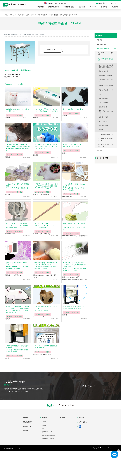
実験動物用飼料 (53, 7)
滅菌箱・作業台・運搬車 (106, 85)
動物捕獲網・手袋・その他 (106, 80)
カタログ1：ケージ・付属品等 (105, 54)
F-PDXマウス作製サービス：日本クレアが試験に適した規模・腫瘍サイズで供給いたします (46, 186)
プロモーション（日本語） (14, 115)
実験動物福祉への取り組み (48, 435)
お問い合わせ (51, 49)
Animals (69, 277)
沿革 (43, 428)
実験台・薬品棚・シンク (106, 90)
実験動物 (41, 7)
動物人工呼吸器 (103, 102)
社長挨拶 (44, 421)
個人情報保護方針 (8, 448)
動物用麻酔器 (103, 107)
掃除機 (101, 130)
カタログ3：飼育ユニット (105, 134)
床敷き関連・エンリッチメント (106, 112)
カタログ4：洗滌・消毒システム (105, 139)
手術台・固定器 (53, 15)
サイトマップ (22, 448)
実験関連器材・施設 (23, 15)
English (50, 3)
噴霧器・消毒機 (103, 117)
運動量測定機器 (103, 98)
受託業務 (82, 7)
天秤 (100, 94)
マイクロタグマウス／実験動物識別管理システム (106, 66)
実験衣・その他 (103, 125)
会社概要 (44, 425)
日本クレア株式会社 (10, 15)
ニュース (93, 7)
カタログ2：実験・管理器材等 (39, 15)
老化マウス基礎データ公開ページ (74, 109)
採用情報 (115, 7)
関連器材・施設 (69, 7)
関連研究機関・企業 (47, 432)
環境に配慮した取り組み (48, 438)
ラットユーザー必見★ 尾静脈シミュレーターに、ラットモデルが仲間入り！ (46, 225)
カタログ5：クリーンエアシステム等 (105, 145)
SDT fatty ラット (43, 275)
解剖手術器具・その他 (105, 75)
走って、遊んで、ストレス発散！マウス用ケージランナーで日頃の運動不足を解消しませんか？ (17, 225)
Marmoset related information (74, 279)
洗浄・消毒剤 (103, 121)
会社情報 (104, 7)
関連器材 (35, 117)
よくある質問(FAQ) (44, 194)
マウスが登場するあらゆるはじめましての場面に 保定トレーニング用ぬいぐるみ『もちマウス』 (46, 146)
